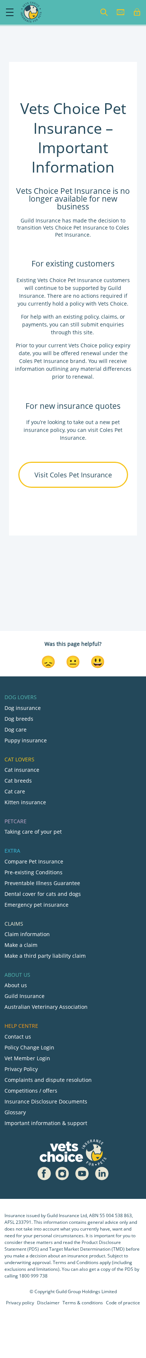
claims (109, 316)
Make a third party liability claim (45, 955)
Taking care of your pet (33, 831)
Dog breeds (18, 718)
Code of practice (123, 1302)
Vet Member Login (27, 1058)
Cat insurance (21, 769)
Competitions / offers (30, 1090)
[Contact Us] (120, 12)
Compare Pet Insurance (33, 861)
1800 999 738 (33, 1276)
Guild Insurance (24, 995)
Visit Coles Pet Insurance (73, 474)
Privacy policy (20, 1302)
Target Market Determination (79, 1249)
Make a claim (20, 944)
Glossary (15, 1112)
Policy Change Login (29, 1047)
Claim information (27, 934)
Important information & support (45, 1123)
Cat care (14, 791)
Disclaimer (48, 1302)
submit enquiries (101, 324)
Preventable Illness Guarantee (42, 883)
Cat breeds (18, 780)
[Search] (104, 12)
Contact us (17, 1036)
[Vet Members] (137, 12)
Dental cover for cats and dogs (42, 893)
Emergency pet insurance (36, 904)
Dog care (15, 729)
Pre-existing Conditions (33, 872)
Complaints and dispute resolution (48, 1079)
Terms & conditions (83, 1302)
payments (34, 324)
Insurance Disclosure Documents (45, 1101)
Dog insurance (22, 707)
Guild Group (68, 1291)
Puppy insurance (25, 740)
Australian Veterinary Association (46, 1006)
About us (15, 985)
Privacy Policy (21, 1069)
